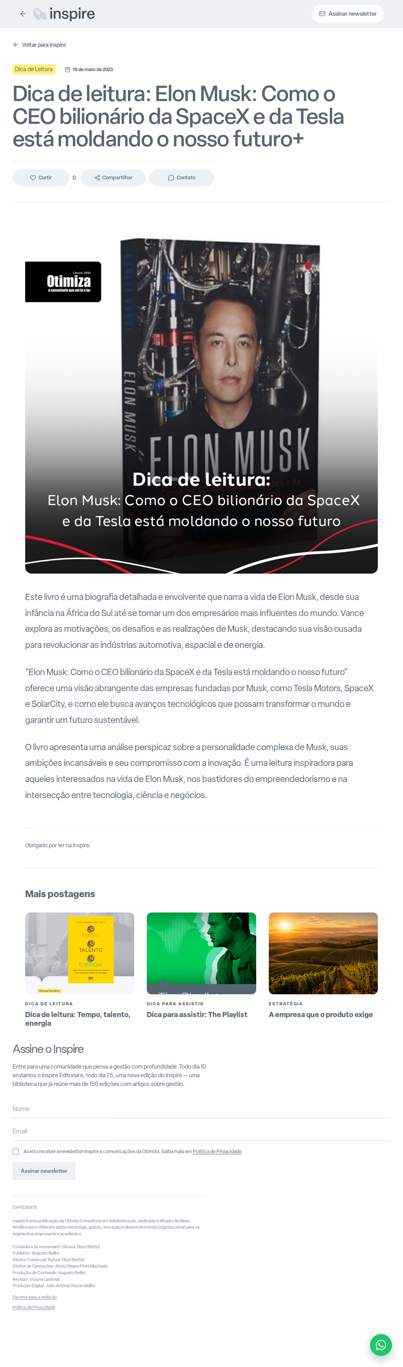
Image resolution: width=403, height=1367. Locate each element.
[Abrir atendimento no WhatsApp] (381, 1345)
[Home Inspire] (63, 13)
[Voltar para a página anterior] (23, 13)
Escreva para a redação (35, 1297)
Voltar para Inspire (44, 44)
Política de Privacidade (217, 1151)
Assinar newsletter (44, 1170)
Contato (186, 178)
